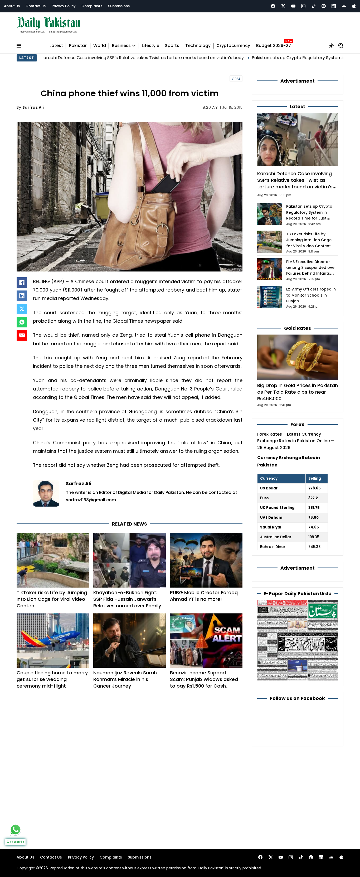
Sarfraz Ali (33, 107)
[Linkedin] (334, 6)
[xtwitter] (283, 6)
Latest (56, 46)
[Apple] (354, 6)
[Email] (22, 335)
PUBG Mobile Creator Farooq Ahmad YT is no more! (204, 595)
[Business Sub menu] (134, 46)
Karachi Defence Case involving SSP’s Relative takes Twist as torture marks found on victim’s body (104, 58)
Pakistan (78, 46)
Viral (236, 79)
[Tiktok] (314, 6)
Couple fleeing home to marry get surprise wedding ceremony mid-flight (52, 679)
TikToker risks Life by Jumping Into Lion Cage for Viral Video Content (52, 599)
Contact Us (36, 5)
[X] (22, 309)
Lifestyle (150, 46)
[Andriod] (344, 6)
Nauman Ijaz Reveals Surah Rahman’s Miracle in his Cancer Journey (125, 679)
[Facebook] (273, 6)
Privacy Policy (64, 5)
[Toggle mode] (331, 45)
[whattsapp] (15, 829)
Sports (172, 46)
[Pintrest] (324, 6)
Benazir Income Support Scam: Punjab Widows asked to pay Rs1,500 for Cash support (204, 682)
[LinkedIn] (22, 295)
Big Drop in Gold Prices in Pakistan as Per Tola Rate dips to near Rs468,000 (297, 392)
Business (121, 46)
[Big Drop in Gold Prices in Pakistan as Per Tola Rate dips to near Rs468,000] (297, 357)
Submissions (119, 5)
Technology (198, 46)
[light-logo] (50, 25)
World (99, 46)
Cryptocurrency (233, 46)
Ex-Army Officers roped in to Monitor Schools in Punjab (311, 295)
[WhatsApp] (22, 322)
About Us (12, 5)
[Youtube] (293, 6)
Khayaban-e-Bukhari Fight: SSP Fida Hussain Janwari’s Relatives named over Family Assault (127, 602)
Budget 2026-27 (273, 46)
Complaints (91, 5)
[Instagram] (303, 6)
